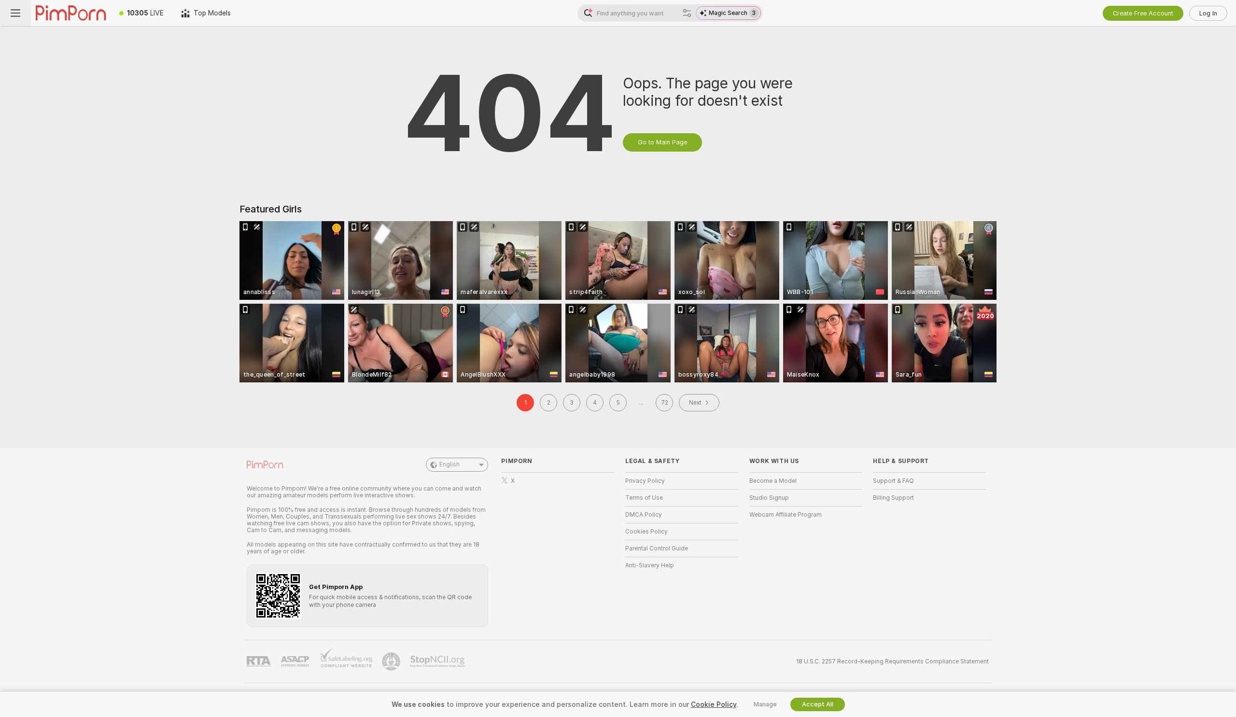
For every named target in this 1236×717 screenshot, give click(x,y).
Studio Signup (769, 497)
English (449, 464)
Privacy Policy (645, 481)
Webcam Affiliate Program (785, 514)
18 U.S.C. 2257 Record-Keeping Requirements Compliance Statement (892, 661)
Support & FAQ (893, 481)
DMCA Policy (643, 514)
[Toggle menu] (15, 13)
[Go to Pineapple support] (392, 661)
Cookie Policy (713, 704)
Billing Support (893, 497)
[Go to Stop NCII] (438, 661)
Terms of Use (644, 497)
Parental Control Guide (656, 548)
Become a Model (773, 481)
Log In (1208, 13)
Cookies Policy (646, 531)
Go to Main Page (662, 142)
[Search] (687, 13)
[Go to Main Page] (71, 13)
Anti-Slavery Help (649, 565)
